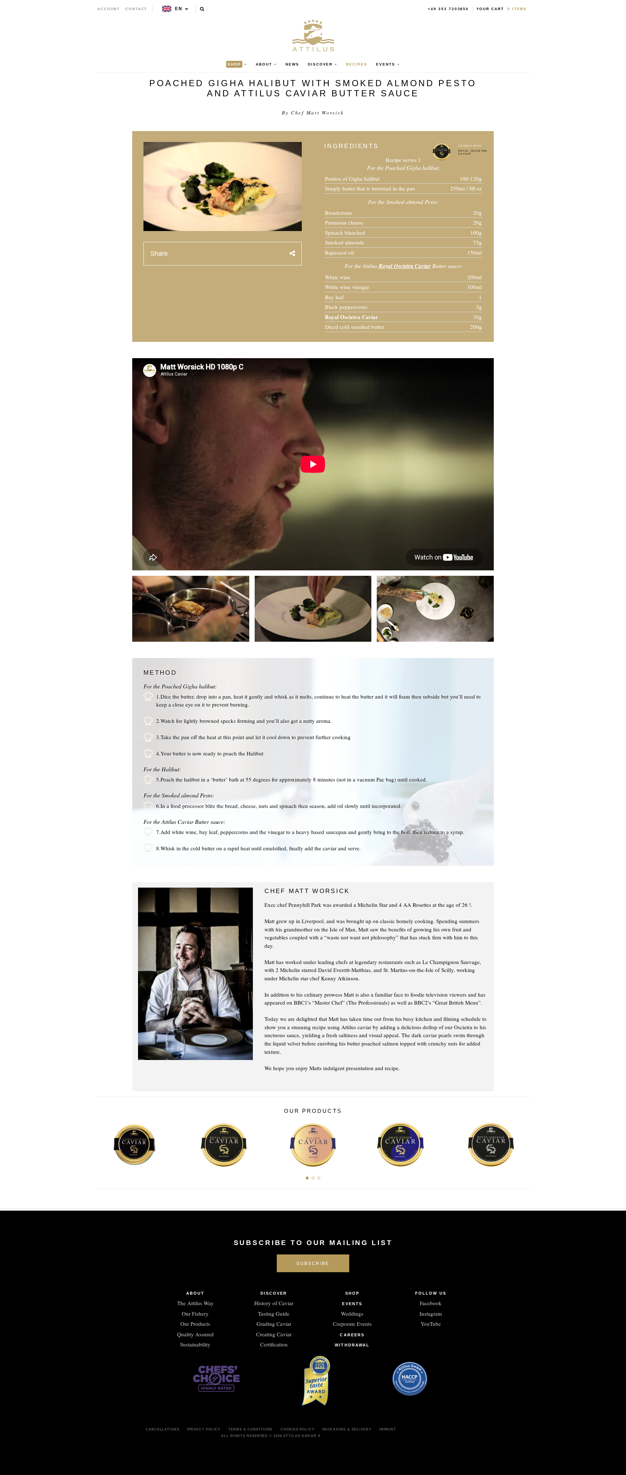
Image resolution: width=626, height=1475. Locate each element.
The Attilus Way (195, 1303)
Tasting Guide (273, 1313)
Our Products (195, 1323)
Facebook (431, 1303)
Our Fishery (195, 1313)
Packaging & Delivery (346, 1429)
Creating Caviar (274, 1334)
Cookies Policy (297, 1429)
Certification (274, 1344)
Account (108, 9)
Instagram (431, 1313)
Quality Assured (195, 1334)
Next (522, 1143)
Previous (104, 1143)
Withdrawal (352, 1345)
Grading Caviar (273, 1323)
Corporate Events (352, 1323)
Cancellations (162, 1429)
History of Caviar (273, 1303)
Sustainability (195, 1344)
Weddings (352, 1313)
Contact (136, 9)
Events (352, 1304)
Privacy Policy (204, 1429)
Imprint (387, 1429)
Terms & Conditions (250, 1429)
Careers (352, 1335)
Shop (352, 1293)
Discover (273, 1293)
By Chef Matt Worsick (313, 112)
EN (179, 8)
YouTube (431, 1323)
